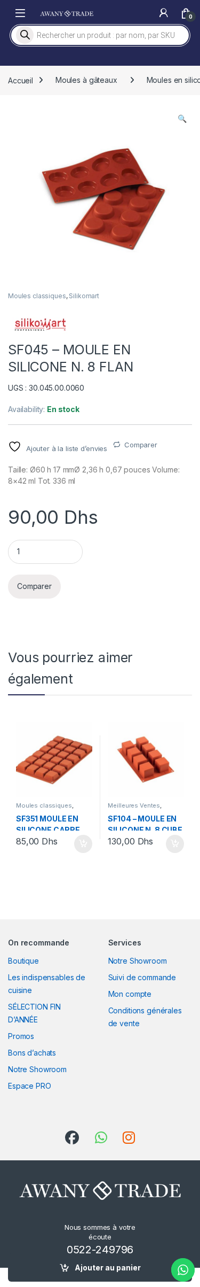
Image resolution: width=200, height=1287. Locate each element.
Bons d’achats (32, 1052)
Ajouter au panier (108, 1267)
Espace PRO (29, 1085)
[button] (182, 118)
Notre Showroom (37, 1069)
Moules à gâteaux (86, 79)
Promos (21, 1036)
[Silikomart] (40, 324)
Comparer (140, 444)
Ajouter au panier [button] (79, 844)
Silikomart (84, 296)
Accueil (20, 79)
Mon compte (130, 993)
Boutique (23, 960)
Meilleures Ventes (134, 805)
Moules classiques (37, 296)
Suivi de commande (142, 977)
